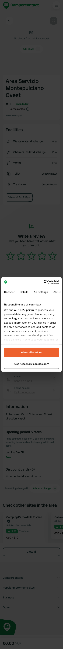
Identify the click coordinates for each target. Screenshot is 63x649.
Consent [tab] (9, 291)
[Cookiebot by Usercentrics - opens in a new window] (44, 282)
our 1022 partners (25, 309)
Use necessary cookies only (31, 363)
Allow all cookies (31, 352)
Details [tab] (24, 291)
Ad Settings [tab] (40, 291)
